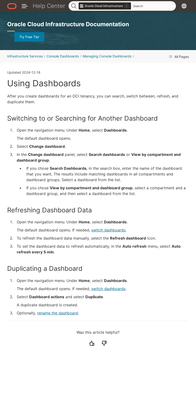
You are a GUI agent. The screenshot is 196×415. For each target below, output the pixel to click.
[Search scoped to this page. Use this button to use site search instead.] (127, 6)
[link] (105, 6)
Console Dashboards (63, 56)
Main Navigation (24, 5)
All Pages (181, 57)
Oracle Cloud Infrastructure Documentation (68, 24)
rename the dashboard (57, 313)
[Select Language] (184, 5)
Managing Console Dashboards (107, 56)
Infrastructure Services (25, 56)
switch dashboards (108, 230)
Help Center (49, 5)
